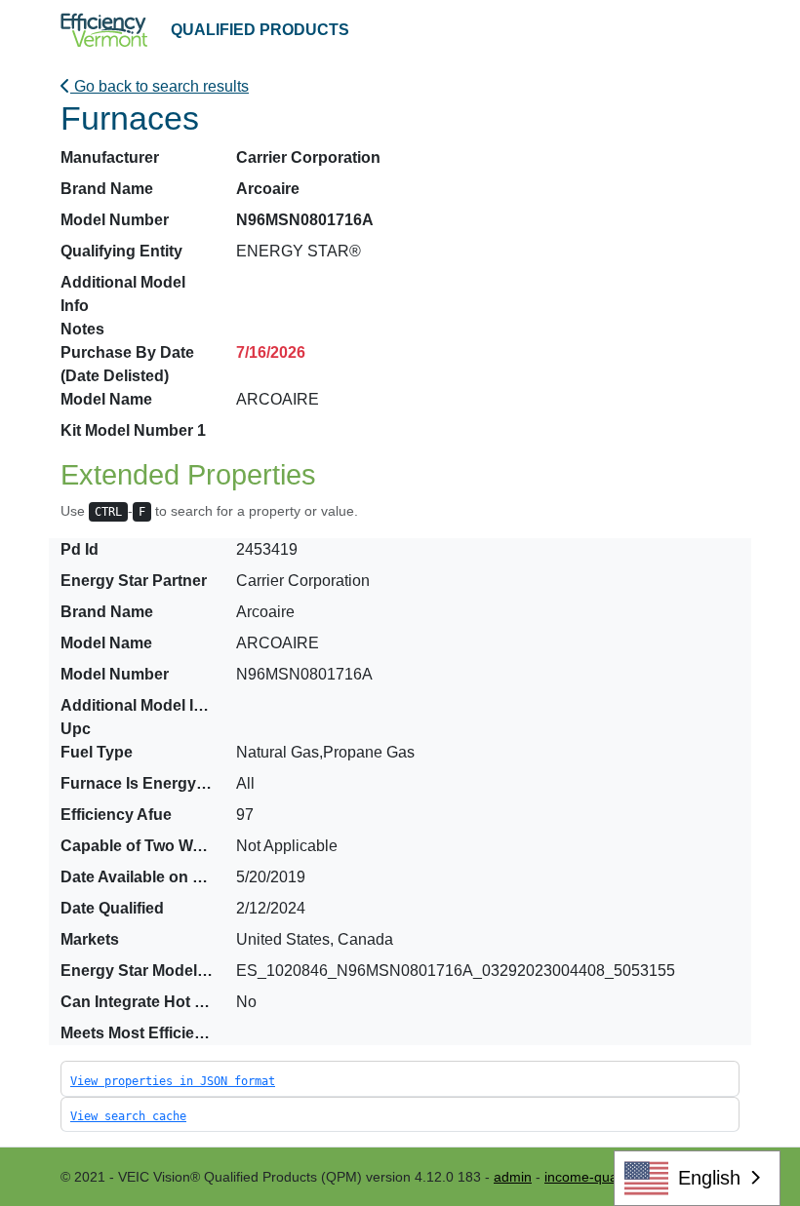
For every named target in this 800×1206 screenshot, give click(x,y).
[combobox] (697, 1178)
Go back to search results (159, 86)
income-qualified (595, 1177)
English (709, 1177)
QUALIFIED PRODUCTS (260, 29)
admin (513, 1177)
